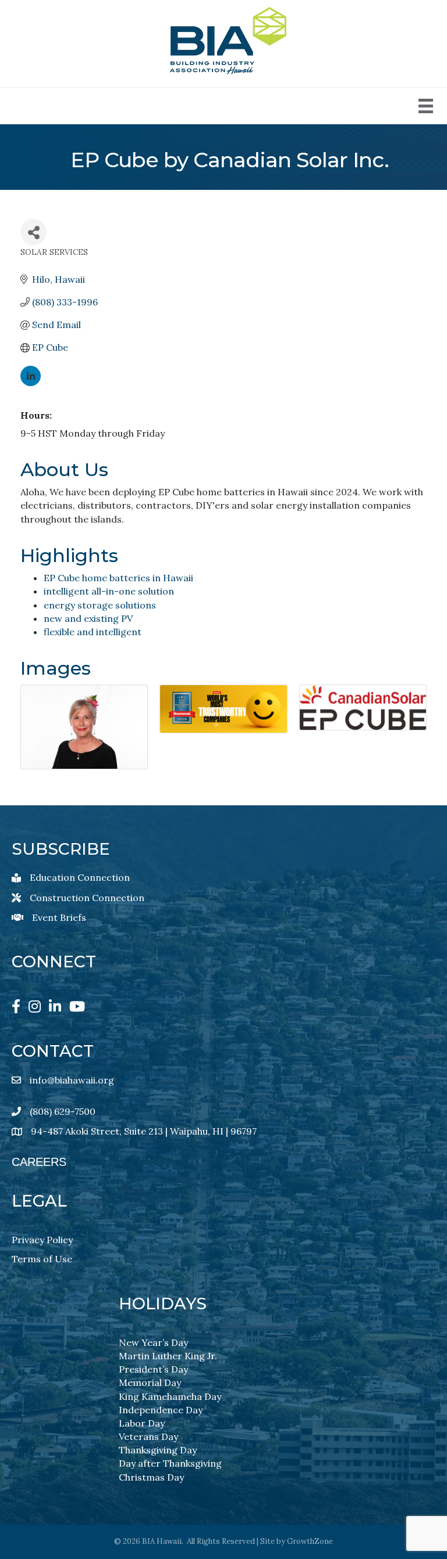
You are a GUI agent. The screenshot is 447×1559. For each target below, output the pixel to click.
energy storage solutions (100, 605)
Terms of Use (42, 1259)
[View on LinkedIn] (30, 382)
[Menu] (425, 106)
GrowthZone (310, 1541)
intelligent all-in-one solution (109, 591)
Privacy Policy (42, 1239)
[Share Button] (33, 232)
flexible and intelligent (92, 632)
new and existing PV (88, 618)
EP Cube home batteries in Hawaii (118, 578)
